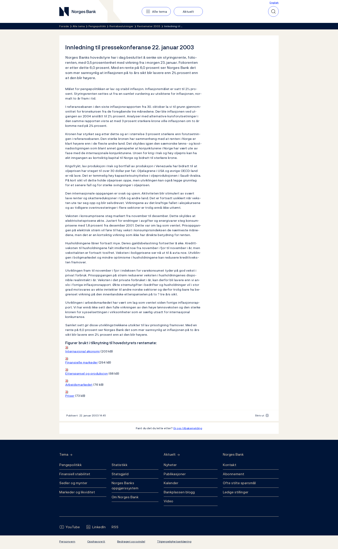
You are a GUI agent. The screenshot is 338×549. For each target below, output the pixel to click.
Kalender (171, 482)
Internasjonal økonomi (82, 351)
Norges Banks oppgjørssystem (125, 485)
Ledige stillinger (236, 492)
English (274, 2)
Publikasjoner (175, 474)
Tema (63, 454)
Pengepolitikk (70, 464)
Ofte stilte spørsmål (239, 482)
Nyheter (170, 464)
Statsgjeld (120, 474)
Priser (69, 395)
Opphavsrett (96, 541)
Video (168, 501)
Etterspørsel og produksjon (86, 373)
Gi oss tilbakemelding (187, 428)
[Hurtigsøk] (273, 11)
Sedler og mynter (73, 482)
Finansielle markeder (81, 362)
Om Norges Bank (125, 497)
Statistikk (120, 464)
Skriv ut (259, 415)
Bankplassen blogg (179, 492)
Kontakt (229, 464)
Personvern (67, 541)
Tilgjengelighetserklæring (174, 541)
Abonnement (233, 474)
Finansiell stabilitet (74, 474)
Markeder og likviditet (77, 492)
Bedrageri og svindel (131, 541)
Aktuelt (170, 454)
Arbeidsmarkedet (78, 384)
